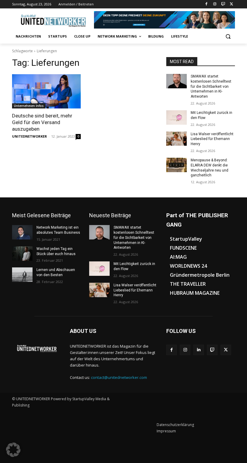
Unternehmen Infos (29, 106)
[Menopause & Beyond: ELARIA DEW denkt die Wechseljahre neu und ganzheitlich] (176, 165)
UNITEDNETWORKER (29, 136)
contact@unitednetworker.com (119, 377)
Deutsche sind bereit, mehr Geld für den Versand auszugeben (42, 122)
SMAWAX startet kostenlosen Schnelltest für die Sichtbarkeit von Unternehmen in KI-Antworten (211, 86)
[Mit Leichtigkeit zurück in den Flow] (176, 117)
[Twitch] (223, 4)
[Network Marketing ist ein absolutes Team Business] (22, 232)
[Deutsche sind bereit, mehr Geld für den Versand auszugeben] (46, 91)
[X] (231, 4)
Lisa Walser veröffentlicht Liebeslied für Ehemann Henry (212, 139)
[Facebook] (206, 4)
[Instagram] (214, 4)
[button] (228, 36)
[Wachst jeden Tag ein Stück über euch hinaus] (22, 253)
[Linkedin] (198, 350)
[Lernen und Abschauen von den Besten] (22, 274)
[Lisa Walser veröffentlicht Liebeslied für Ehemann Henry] (176, 139)
